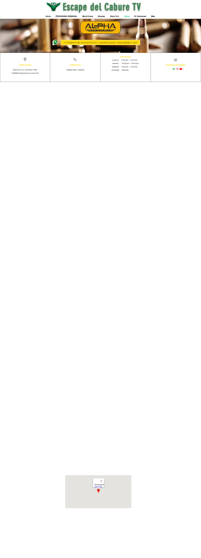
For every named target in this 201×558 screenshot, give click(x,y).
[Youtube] (180, 68)
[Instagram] (177, 68)
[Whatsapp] (173, 68)
